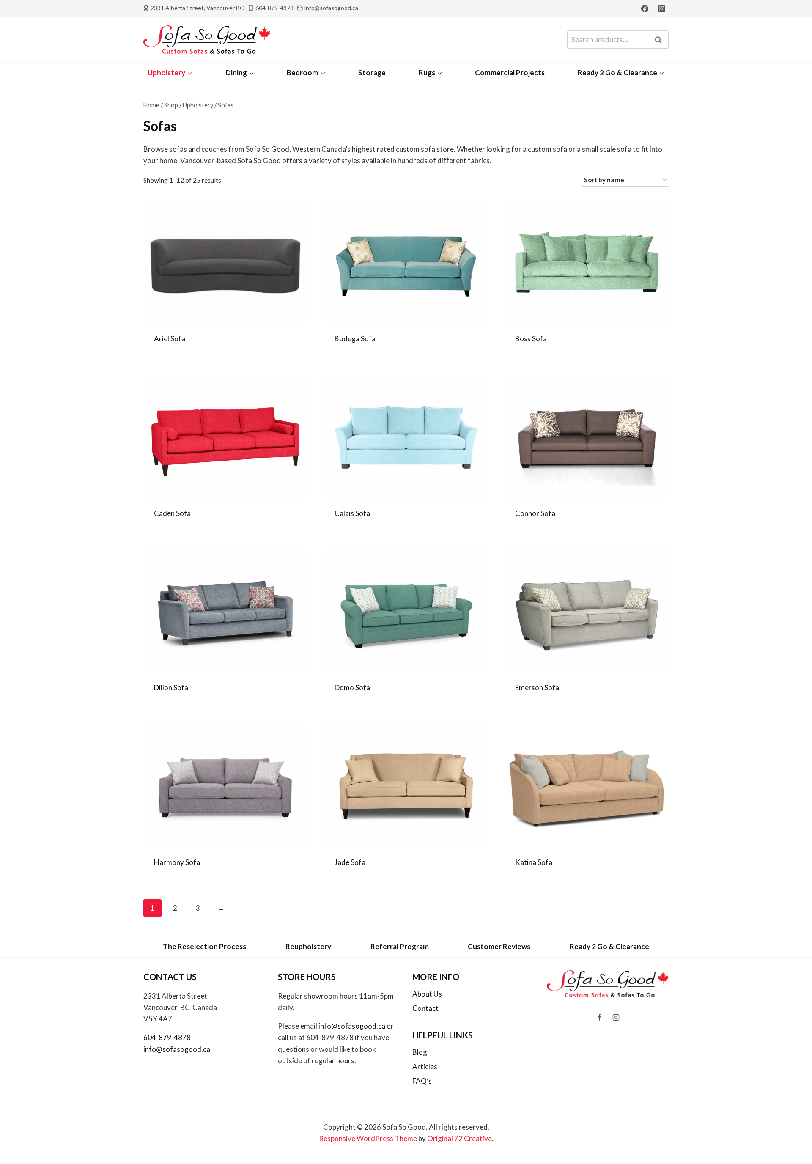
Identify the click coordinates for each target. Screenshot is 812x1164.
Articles (424, 1066)
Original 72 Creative (459, 1138)
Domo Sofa (352, 687)
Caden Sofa (172, 513)
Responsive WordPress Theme (368, 1138)
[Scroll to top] (791, 1135)
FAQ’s (422, 1080)
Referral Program (399, 946)
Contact (425, 1008)
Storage (372, 72)
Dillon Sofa (171, 687)
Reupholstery (308, 946)
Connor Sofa (535, 513)
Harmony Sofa (177, 862)
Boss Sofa (531, 338)
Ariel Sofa (169, 338)
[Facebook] (645, 8)
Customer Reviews (499, 946)
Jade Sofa (350, 862)
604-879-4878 (167, 1037)
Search (661, 39)
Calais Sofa (352, 513)
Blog (419, 1052)
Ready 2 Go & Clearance (609, 946)
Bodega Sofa (355, 338)
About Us (427, 993)
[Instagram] (661, 8)
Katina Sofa (533, 862)
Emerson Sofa (537, 687)
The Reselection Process (204, 946)
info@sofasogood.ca (176, 1049)
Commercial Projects (510, 72)
